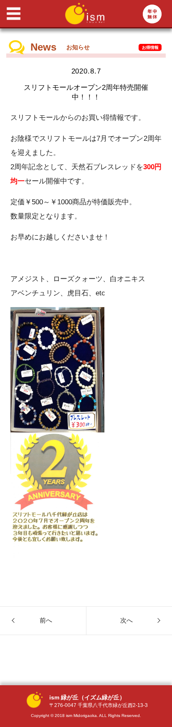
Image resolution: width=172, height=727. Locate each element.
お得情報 (150, 47)
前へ (46, 620)
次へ (126, 620)
